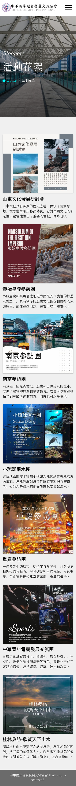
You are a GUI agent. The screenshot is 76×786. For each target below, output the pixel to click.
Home (12, 80)
